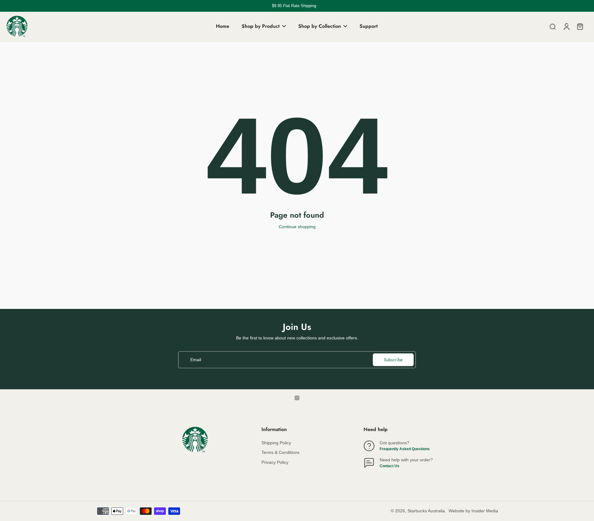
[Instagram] (297, 398)
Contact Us (389, 466)
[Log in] (566, 26)
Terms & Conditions (280, 452)
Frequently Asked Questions (405, 449)
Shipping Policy (276, 442)
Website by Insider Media (473, 510)
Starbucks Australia (426, 510)
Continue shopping (297, 226)
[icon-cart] (580, 26)
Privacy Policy (274, 462)
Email (195, 359)
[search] (552, 26)
